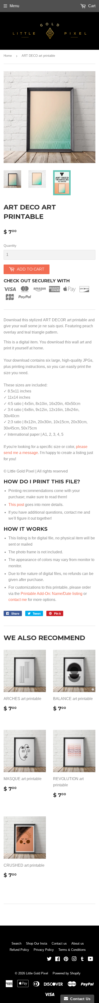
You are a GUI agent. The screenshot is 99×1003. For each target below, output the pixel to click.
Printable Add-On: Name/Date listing (51, 594)
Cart (91, 6)
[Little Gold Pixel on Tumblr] (82, 959)
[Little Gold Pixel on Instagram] (74, 959)
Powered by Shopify (66, 973)
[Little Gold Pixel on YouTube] (90, 959)
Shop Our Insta (36, 943)
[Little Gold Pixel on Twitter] (49, 959)
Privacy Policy (44, 950)
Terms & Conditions (72, 950)
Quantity (10, 245)
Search (16, 943)
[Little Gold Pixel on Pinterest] (65, 959)
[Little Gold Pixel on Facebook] (57, 959)
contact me (17, 600)
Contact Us (79, 999)
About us (77, 943)
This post (16, 505)
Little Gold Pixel (37, 973)
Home (8, 55)
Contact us (59, 943)
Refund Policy (19, 950)
